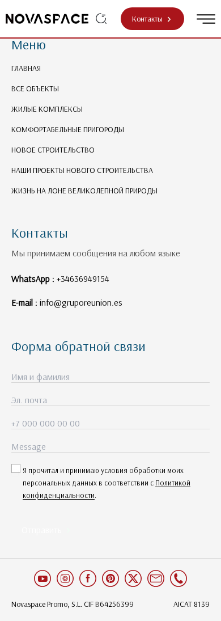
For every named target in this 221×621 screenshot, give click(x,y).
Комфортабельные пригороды (67, 129)
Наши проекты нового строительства (82, 170)
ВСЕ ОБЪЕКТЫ (35, 88)
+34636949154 (83, 278)
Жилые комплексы (47, 109)
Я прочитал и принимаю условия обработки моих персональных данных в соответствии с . (106, 483)
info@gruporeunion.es (81, 302)
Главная (26, 68)
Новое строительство (53, 150)
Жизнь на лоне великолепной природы (84, 190)
